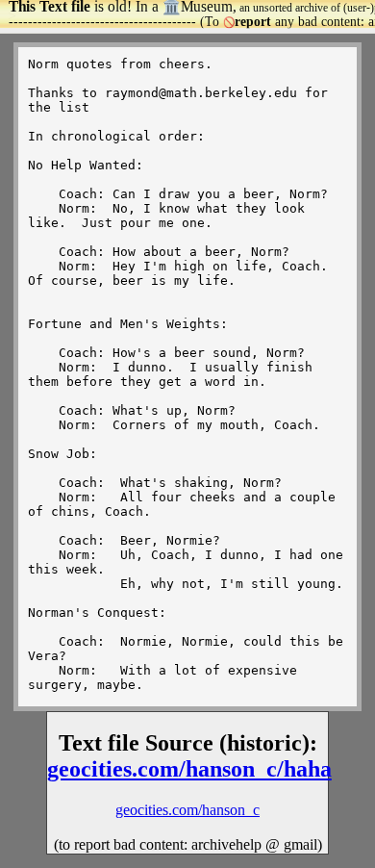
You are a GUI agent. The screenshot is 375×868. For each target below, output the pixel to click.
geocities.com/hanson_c (187, 810)
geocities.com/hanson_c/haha (189, 768)
